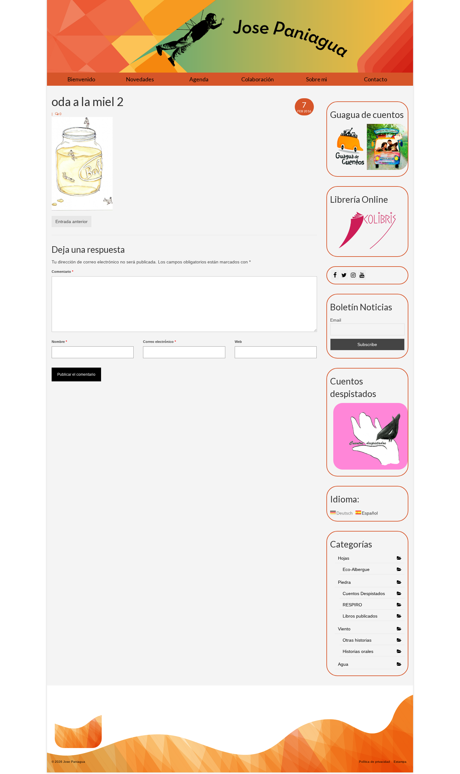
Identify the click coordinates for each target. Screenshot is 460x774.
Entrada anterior (71, 221)
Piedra (344, 582)
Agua (344, 664)
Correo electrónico (159, 342)
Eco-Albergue (356, 569)
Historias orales (358, 651)
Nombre (59, 342)
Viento (344, 628)
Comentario (62, 271)
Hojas (343, 558)
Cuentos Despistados (364, 593)
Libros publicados (360, 616)
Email (335, 320)
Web (238, 342)
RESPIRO (352, 604)
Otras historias (357, 640)
